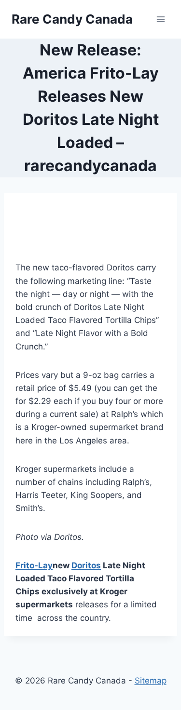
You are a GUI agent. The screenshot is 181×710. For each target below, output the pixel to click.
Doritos (86, 565)
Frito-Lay (34, 565)
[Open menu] (160, 19)
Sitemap (151, 680)
